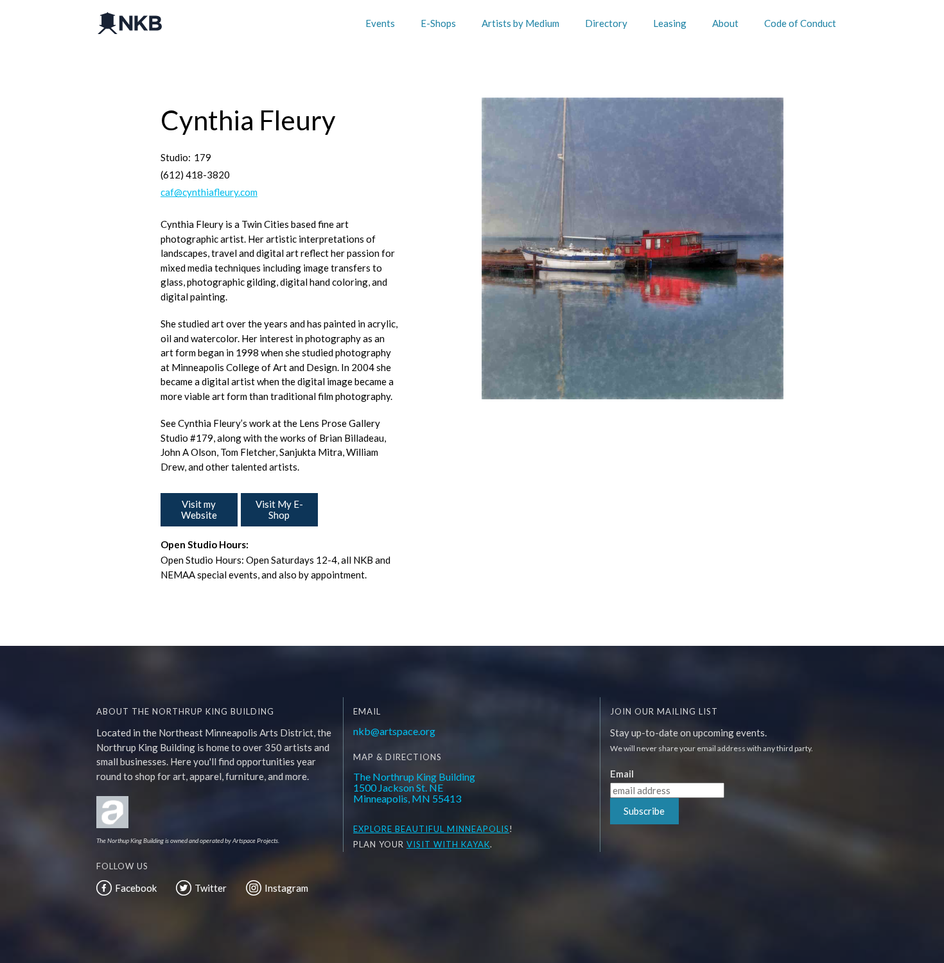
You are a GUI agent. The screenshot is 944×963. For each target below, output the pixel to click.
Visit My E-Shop (279, 509)
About (725, 23)
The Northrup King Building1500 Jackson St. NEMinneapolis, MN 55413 (414, 787)
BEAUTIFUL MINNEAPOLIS (450, 829)
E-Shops (438, 23)
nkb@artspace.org (394, 731)
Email (622, 773)
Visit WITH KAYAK (448, 844)
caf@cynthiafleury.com (209, 192)
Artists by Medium (520, 23)
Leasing (669, 23)
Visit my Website (199, 509)
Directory (606, 23)
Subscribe (644, 811)
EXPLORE (372, 829)
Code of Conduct (800, 23)
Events (380, 23)
